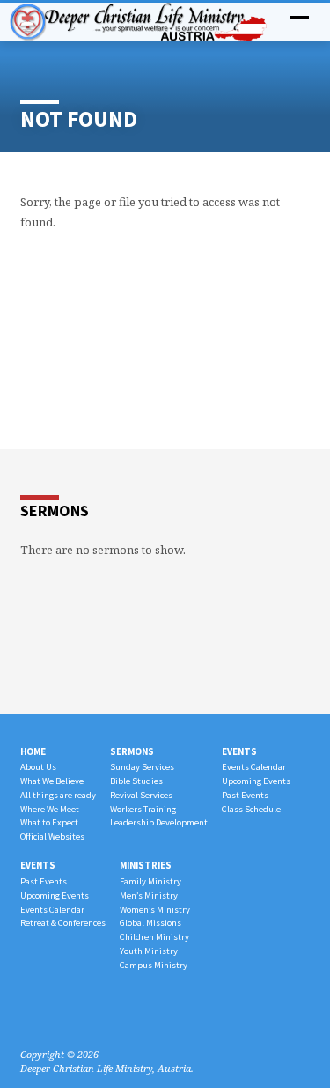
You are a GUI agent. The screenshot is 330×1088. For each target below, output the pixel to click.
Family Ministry (150, 881)
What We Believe (52, 781)
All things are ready (58, 795)
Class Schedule (251, 809)
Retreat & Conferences (63, 923)
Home (33, 751)
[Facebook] (28, 1012)
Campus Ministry (153, 965)
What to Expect (49, 822)
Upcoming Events (256, 781)
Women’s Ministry (155, 909)
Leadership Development (159, 822)
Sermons (132, 751)
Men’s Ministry (149, 895)
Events (239, 751)
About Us (38, 767)
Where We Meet (49, 809)
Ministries (146, 865)
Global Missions (150, 923)
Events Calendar (254, 767)
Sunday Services (142, 767)
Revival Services (141, 795)
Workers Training (143, 809)
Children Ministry (154, 937)
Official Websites (52, 836)
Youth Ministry (149, 951)
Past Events (245, 795)
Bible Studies (136, 781)
